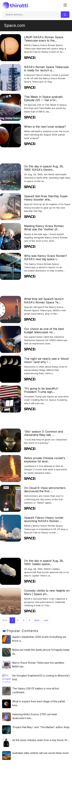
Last (46, 620)
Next (36, 620)
